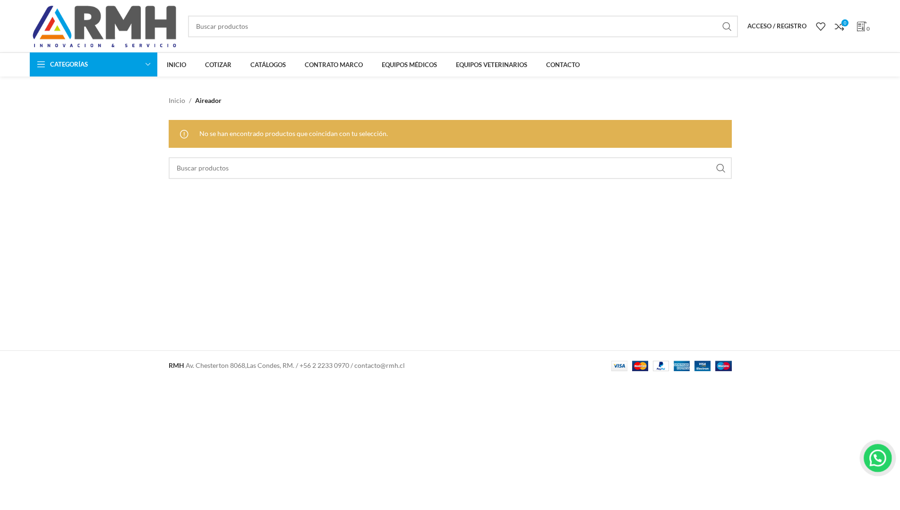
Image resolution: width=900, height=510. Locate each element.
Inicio (177, 100)
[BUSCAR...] (727, 26)
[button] (878, 458)
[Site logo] (104, 25)
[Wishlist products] (820, 26)
